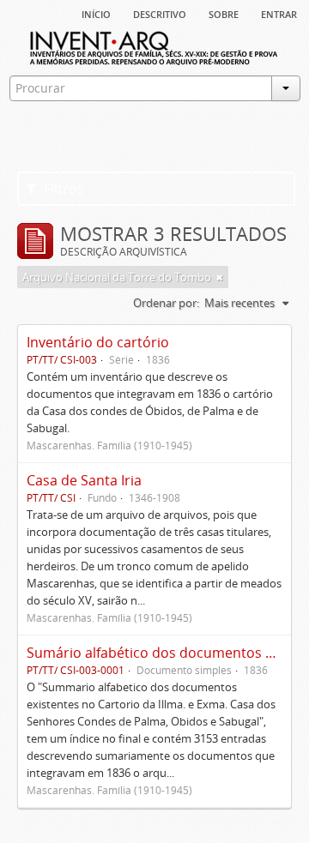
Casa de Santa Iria (84, 480)
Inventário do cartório (98, 342)
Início (96, 12)
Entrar (279, 12)
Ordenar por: (166, 302)
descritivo (159, 12)
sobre (224, 12)
